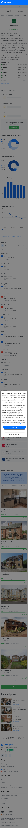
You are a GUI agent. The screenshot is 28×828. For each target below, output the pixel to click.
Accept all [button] (14, 427)
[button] (14, 434)
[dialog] (14, 414)
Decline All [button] (14, 431)
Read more (20, 424)
